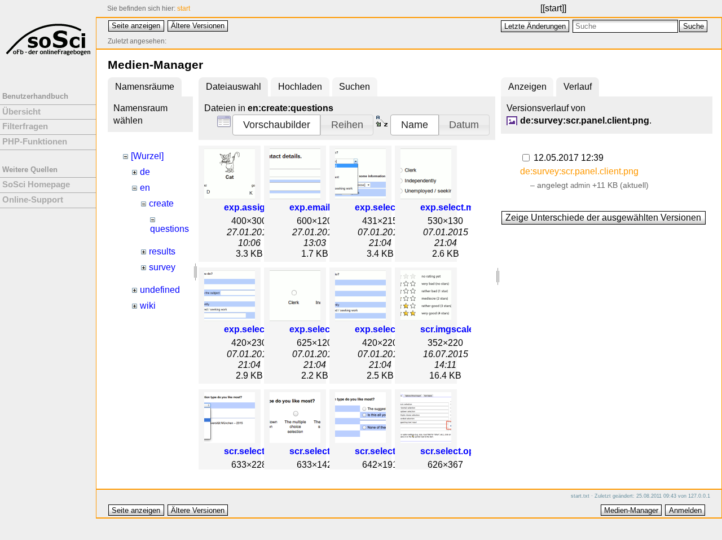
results (162, 251)
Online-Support (32, 199)
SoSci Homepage (36, 184)
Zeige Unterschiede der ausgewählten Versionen (603, 217)
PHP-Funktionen (34, 141)
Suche (693, 26)
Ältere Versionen (197, 25)
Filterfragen (25, 126)
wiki (148, 305)
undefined (160, 290)
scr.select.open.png (462, 451)
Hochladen (300, 86)
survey (162, 267)
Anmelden (685, 510)
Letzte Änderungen (535, 26)
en (145, 187)
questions (169, 229)
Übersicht (21, 111)
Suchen (354, 86)
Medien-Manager (631, 510)
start (553, 8)
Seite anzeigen (136, 25)
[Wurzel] (147, 156)
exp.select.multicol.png (469, 207)
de (145, 172)
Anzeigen (527, 86)
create (161, 203)
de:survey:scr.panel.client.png (584, 120)
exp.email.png (319, 207)
